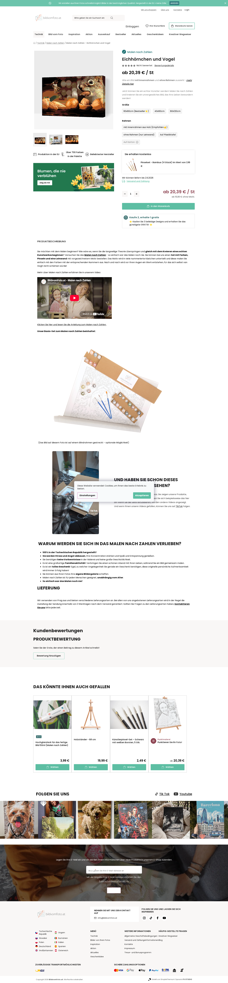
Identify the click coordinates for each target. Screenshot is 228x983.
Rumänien (63, 938)
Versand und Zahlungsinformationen (141, 940)
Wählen (54, 767)
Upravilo (184, 979)
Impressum (129, 948)
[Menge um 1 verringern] (125, 194)
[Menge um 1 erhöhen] (136, 194)
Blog (161, 940)
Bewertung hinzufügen (49, 655)
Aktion (93, 948)
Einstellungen (87, 495)
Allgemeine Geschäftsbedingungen (140, 936)
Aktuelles (94, 952)
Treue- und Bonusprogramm (137, 952)
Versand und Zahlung (138, 181)
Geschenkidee (97, 956)
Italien (61, 942)
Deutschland (45, 946)
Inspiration (95, 944)
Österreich (63, 950)
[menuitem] (38, 34)
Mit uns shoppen (148, 9)
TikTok (179, 506)
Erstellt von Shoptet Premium (163, 979)
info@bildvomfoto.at (107, 918)
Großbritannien (46, 950)
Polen (41, 942)
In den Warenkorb (160, 206)
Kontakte (178, 9)
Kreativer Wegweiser (168, 936)
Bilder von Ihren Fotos (100, 940)
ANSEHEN (174, 3)
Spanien (62, 946)
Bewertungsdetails (164, 65)
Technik (94, 936)
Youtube (186, 794)
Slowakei (43, 938)
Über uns (165, 9)
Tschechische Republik (45, 932)
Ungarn (61, 932)
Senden (114, 890)
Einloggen (132, 26)
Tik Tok (164, 794)
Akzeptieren (142, 495)
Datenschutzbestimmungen (112, 881)
